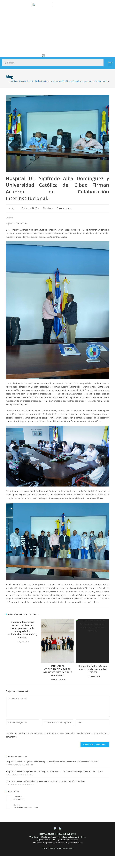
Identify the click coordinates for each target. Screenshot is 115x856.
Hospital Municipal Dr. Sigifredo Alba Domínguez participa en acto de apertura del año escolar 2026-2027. (52, 761)
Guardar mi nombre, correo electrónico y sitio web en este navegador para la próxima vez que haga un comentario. (57, 735)
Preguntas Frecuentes (74, 842)
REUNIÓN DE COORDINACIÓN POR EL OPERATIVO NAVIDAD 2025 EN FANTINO (57, 671)
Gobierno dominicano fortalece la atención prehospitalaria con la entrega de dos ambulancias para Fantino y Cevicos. (22, 629)
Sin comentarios (64, 208)
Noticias (47, 208)
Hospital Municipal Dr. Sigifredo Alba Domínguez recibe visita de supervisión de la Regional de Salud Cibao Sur (54, 771)
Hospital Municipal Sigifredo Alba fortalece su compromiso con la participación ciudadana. (45, 781)
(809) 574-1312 (45, 840)
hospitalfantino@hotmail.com (25, 807)
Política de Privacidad (55, 842)
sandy (12, 208)
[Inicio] (6, 81)
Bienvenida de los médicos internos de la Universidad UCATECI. (92, 669)
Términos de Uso (39, 842)
